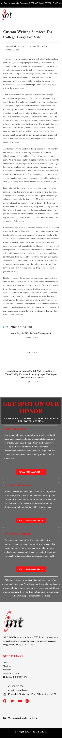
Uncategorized (12, 49)
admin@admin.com (15, 46)
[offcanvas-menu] (57, 13)
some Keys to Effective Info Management (31, 333)
